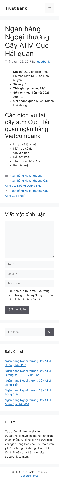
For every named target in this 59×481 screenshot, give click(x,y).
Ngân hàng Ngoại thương (25, 175)
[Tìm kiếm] (49, 332)
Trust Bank (16, 8)
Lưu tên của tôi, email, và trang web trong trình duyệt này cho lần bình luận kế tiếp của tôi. (31, 295)
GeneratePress (29, 475)
